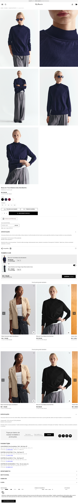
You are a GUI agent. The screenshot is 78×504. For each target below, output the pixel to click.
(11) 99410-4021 (9, 461)
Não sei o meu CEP (6, 228)
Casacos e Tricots (12, 8)
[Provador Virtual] (10, 209)
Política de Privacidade (67, 496)
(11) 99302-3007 (9, 449)
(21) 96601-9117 (9, 467)
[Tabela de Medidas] (29, 209)
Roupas (5, 8)
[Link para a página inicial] (2, 8)
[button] (2, 4)
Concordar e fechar (8, 501)
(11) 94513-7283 (9, 455)
